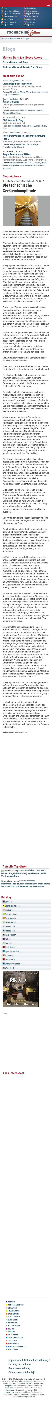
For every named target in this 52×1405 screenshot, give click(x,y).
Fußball (17, 81)
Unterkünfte (10, 959)
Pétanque (40, 165)
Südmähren (30, 22)
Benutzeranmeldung (19, 1368)
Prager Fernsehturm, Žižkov (17, 154)
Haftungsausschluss (19, 1364)
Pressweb (24, 1394)
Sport (11, 81)
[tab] (26, 901)
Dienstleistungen (12, 906)
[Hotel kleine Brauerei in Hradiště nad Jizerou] (21, 1006)
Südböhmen (30, 19)
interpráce (9, 1386)
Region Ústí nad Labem (11, 11)
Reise (11, 151)
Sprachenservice (12, 951)
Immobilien (10, 931)
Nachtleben (13, 99)
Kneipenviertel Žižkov (18, 110)
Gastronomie (14, 133)
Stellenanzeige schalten (11, 38)
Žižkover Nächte (11, 101)
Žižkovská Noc (9, 113)
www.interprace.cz (27, 881)
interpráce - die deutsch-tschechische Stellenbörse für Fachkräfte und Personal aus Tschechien (25, 885)
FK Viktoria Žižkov (17, 92)
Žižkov (28, 92)
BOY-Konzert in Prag (13, 120)
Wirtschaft (9, 968)
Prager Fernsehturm (18, 163)
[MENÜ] (49, 3)
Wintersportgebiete (13, 964)
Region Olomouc (9, 25)
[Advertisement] (26, 779)
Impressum (14, 1360)
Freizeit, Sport (11, 914)
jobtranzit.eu (9, 1392)
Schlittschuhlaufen (28, 165)
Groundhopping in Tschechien (17, 83)
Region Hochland (9, 22)
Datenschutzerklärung (36, 1360)
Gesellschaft (10, 922)
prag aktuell (27, 1381)
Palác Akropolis (27, 126)
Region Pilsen (8, 19)
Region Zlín (30, 25)
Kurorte (8, 943)
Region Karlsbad (32, 16)
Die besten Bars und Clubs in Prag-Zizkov (22, 67)
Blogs (25, 38)
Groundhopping (14, 95)
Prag (5, 8)
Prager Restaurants (18, 144)
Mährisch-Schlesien (10, 16)
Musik (11, 117)
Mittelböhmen (31, 8)
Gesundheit (10, 926)
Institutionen (10, 935)
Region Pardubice (32, 14)
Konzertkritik (15, 126)
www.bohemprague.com (34, 870)
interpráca (9, 1388)
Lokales (44, 92)
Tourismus (9, 955)
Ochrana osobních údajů (21, 1372)
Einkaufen (9, 910)
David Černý (19, 147)
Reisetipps (36, 92)
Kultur (7, 939)
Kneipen (31, 110)
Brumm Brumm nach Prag (15, 62)
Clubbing (39, 110)
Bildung (8, 901)
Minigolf (37, 163)
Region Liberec (31, 11)
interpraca (10, 1390)
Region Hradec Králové (11, 14)
